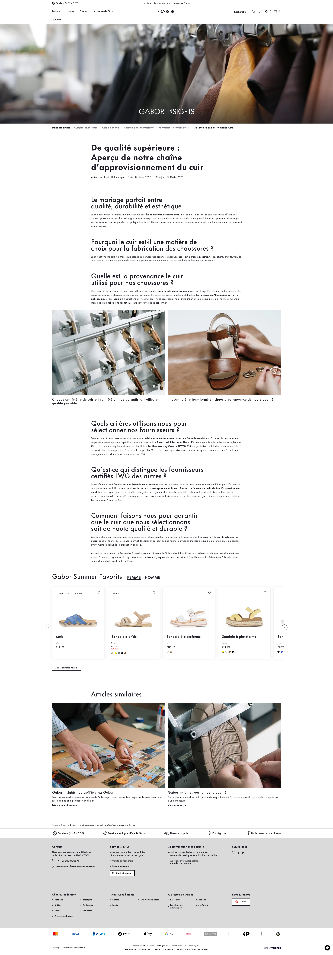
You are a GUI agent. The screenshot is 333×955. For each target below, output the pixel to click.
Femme (56, 11)
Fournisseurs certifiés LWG (174, 128)
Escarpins (87, 900)
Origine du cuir (110, 128)
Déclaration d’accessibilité (137, 949)
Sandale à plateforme (184, 636)
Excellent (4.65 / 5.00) (70, 833)
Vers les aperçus (177, 805)
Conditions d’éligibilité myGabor (168, 949)
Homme (70, 11)
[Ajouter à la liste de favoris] (99, 592)
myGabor (203, 905)
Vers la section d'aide (123, 861)
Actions (202, 900)
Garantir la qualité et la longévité (213, 128)
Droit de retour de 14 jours (266, 833)
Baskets (58, 911)
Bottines (58, 900)
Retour (58, 20)
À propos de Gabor (104, 11)
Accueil (55, 825)
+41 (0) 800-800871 (67, 861)
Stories (84, 11)
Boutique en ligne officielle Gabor (127, 833)
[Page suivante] (284, 627)
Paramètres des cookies (196, 949)
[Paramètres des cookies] (327, 947)
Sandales (87, 911)
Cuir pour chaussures (85, 128)
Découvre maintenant (64, 805)
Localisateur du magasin (176, 906)
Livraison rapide (179, 833)
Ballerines (88, 905)
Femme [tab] (134, 578)
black (122, 653)
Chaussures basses (63, 916)
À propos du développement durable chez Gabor (184, 862)
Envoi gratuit (219, 833)
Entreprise (175, 900)
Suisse (243, 902)
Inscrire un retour (120, 866)
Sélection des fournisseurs (139, 128)
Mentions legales (192, 946)
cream (226, 652)
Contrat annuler (123, 873)
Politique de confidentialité (169, 946)
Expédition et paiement (143, 946)
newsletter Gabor (181, 3)
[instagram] (233, 852)
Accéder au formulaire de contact (75, 867)
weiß (168, 652)
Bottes (57, 905)
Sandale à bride (124, 636)
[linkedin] (243, 852)
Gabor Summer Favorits (66, 668)
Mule (60, 636)
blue (282, 652)
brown (125, 653)
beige (112, 653)
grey (119, 653)
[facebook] (238, 852)
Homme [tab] (152, 578)
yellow (116, 653)
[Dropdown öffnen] (62, 11)
